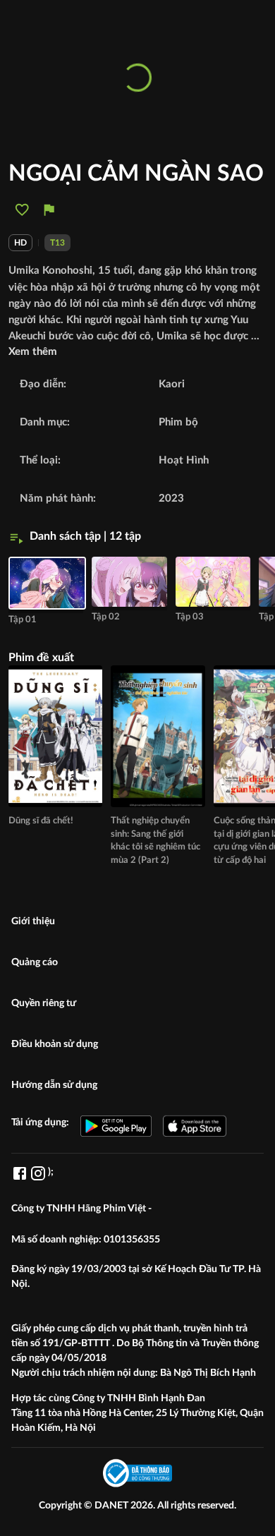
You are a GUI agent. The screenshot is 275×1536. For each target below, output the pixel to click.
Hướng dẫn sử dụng (54, 1085)
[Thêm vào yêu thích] (22, 210)
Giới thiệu (33, 921)
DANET (112, 1506)
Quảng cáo (34, 962)
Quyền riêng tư (43, 1003)
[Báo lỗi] (49, 210)
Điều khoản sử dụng (54, 1044)
